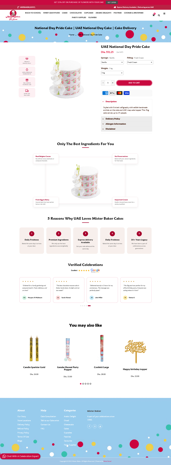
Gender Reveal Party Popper (68, 368)
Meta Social (107, 461)
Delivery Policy (23, 425)
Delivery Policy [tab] (113, 119)
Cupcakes (68, 433)
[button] (81, 305)
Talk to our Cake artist (50, 421)
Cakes (66, 429)
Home (71, 35)
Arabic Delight (70, 416)
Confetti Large (101, 367)
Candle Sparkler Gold (34, 367)
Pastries (67, 437)
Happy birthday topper (135, 369)
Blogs (19, 441)
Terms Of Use (23, 437)
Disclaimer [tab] (111, 129)
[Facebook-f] (89, 426)
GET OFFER (112, 2)
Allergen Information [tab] (116, 124)
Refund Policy (23, 429)
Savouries (68, 441)
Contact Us (45, 425)
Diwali (66, 421)
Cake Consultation (48, 416)
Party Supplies (70, 445)
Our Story (21, 416)
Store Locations (24, 421)
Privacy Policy (23, 433)
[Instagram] (95, 426)
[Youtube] (100, 426)
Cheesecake (69, 425)
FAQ (42, 429)
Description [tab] (111, 101)
